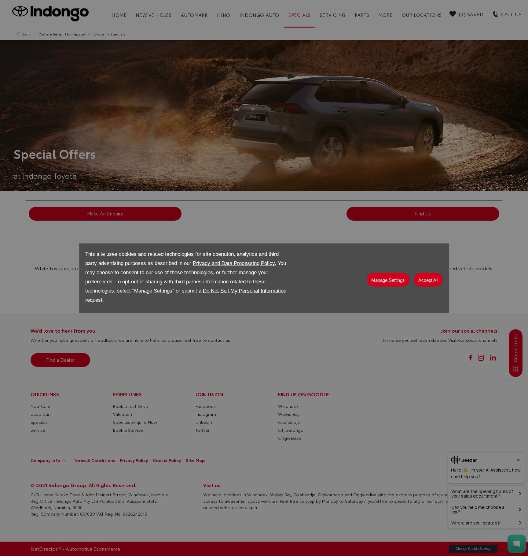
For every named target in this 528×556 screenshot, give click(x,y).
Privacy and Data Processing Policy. (234, 263)
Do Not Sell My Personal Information (244, 290)
